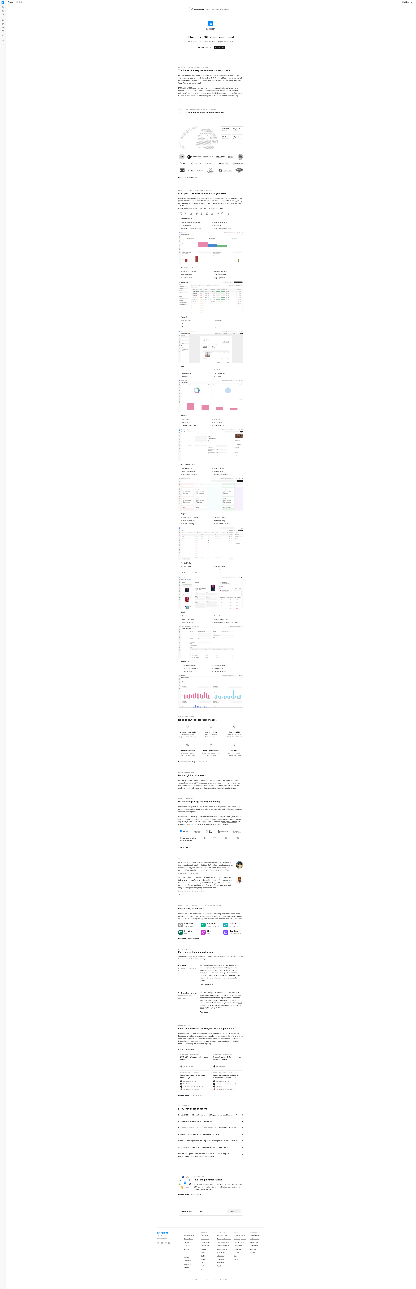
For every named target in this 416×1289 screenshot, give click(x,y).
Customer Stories (239, 1235)
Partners (236, 1252)
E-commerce (221, 1252)
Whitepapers (238, 1246)
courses (229, 1041)
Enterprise (187, 1242)
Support (186, 1246)
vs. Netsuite (254, 1246)
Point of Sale (205, 1246)
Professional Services (224, 1242)
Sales (202, 1262)
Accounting (204, 1235)
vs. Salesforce (254, 1239)
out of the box (227, 783)
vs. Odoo (253, 1249)
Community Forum (240, 1239)
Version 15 (187, 1260)
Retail (219, 1266)
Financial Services (223, 1246)
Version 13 (187, 1267)
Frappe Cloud (188, 1239)
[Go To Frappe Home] (2, 2)
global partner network (209, 788)
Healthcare (220, 1259)
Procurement (205, 1239)
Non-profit (220, 1262)
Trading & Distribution (224, 1239)
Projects (203, 1249)
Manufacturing (205, 1242)
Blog (235, 1256)
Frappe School (189, 1235)
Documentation (239, 1242)
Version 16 (187, 1257)
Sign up (186, 1249)
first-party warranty (229, 822)
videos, (208, 1005)
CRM (202, 1266)
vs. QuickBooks (255, 1235)
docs (240, 1003)
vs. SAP (252, 1252)
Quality (203, 1256)
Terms (236, 1259)
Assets (203, 1252)
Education (220, 1256)
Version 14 (187, 1264)
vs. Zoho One (254, 1242)
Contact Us (237, 1249)
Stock (202, 1269)
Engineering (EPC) (223, 1249)
